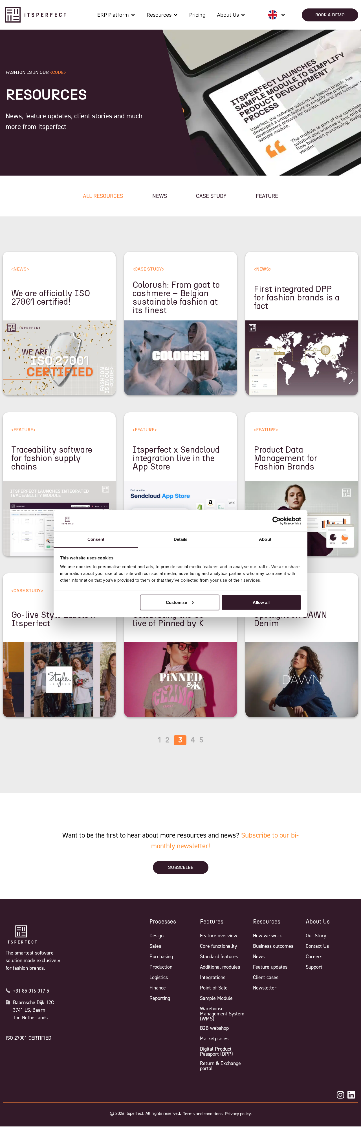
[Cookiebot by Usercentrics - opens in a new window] (276, 521)
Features (211, 922)
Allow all (261, 602)
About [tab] (265, 539)
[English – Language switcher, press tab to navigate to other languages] (276, 15)
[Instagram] (340, 1095)
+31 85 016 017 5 (31, 990)
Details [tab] (181, 539)
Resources (266, 922)
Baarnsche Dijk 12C (33, 1002)
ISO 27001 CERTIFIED (28, 1038)
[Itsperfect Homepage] (21, 934)
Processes (162, 922)
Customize (176, 602)
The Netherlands (30, 1017)
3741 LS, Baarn (29, 1010)
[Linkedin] (351, 1095)
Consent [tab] (95, 539)
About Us (318, 922)
